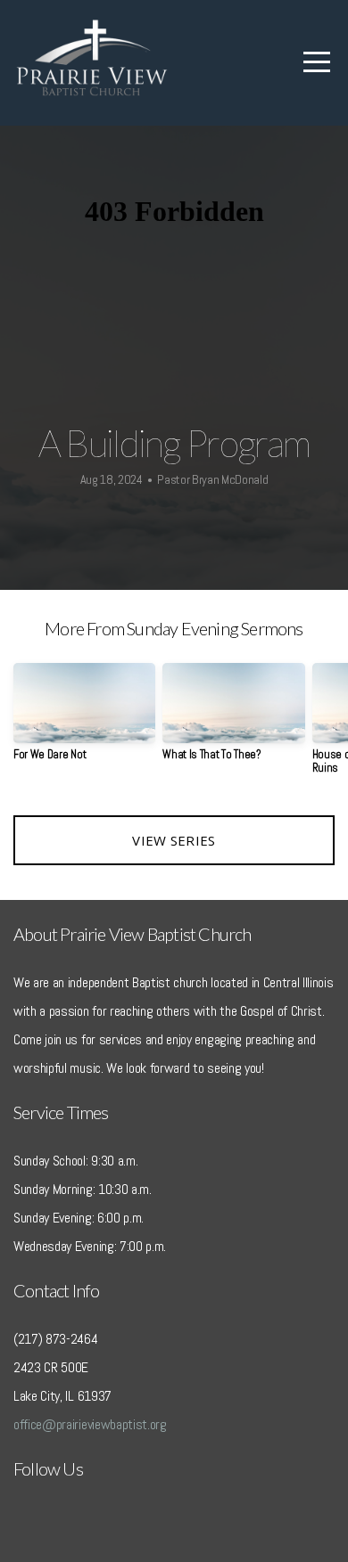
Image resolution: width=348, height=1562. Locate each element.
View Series (173, 840)
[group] (84, 718)
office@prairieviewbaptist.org (90, 1424)
